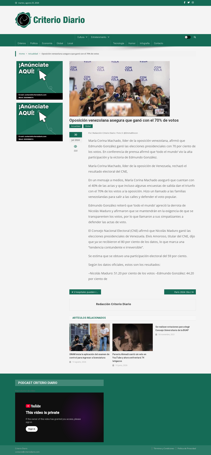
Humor (132, 43)
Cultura (80, 37)
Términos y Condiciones (164, 448)
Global (60, 43)
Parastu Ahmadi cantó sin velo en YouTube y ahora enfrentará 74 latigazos (129, 357)
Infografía (145, 43)
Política (34, 43)
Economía (47, 43)
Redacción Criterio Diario (113, 304)
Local (70, 43)
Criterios (22, 43)
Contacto (158, 43)
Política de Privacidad (187, 448)
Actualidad (75, 126)
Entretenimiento (98, 37)
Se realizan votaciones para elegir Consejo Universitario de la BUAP (172, 328)
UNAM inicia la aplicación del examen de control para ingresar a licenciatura (89, 356)
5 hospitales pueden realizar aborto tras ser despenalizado (87, 292)
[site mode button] (188, 37)
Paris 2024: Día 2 (183, 292)
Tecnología (118, 43)
